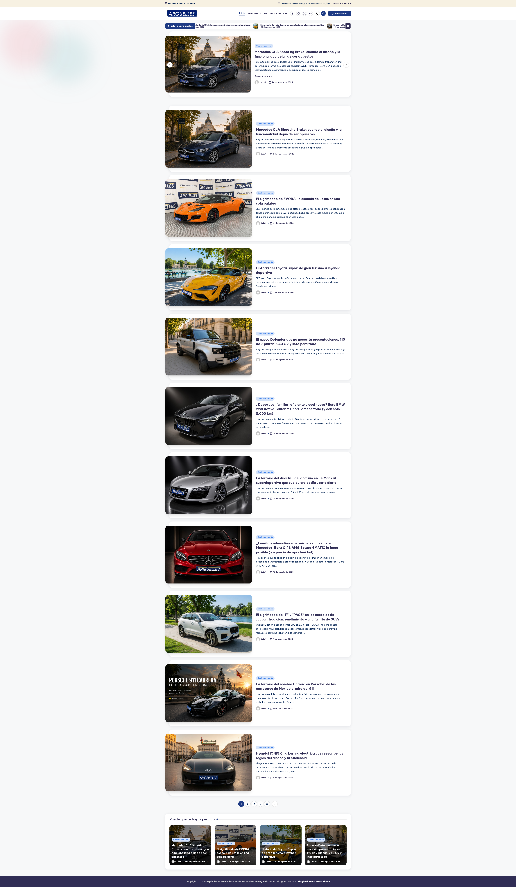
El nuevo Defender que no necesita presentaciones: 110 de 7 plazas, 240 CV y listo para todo (265, 25)
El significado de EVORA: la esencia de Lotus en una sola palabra (235, 852)
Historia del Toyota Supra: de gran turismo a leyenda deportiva (279, 852)
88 (267, 804)
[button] (339, 13)
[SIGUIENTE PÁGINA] (275, 804)
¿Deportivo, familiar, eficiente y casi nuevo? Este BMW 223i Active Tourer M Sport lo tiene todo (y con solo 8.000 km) (300, 409)
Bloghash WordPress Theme (314, 881)
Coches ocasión (264, 46)
